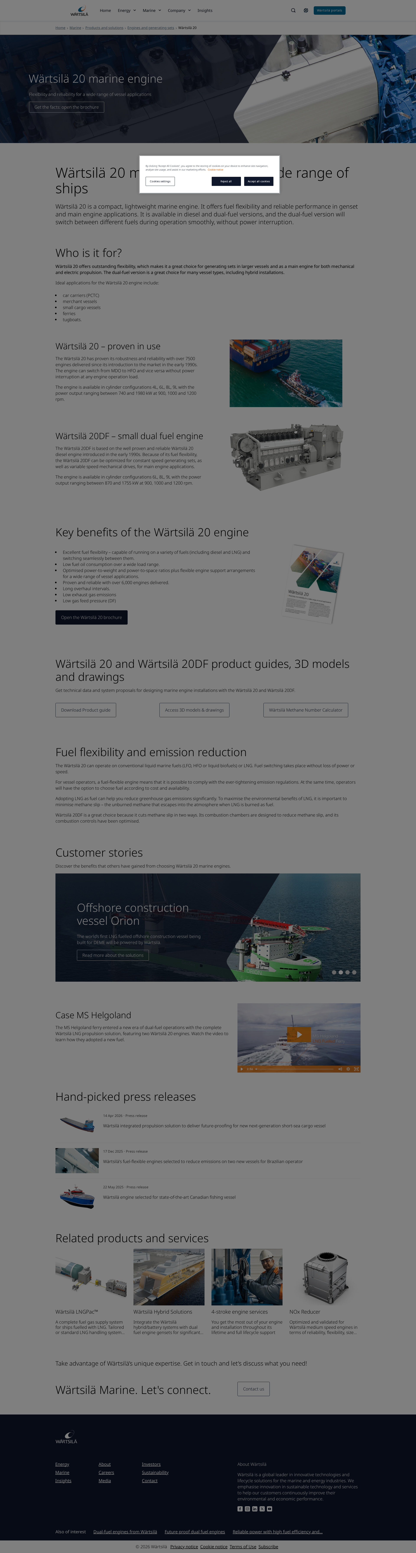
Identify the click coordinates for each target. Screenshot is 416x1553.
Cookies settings (160, 181)
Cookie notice (215, 169)
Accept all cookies (259, 181)
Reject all (226, 181)
